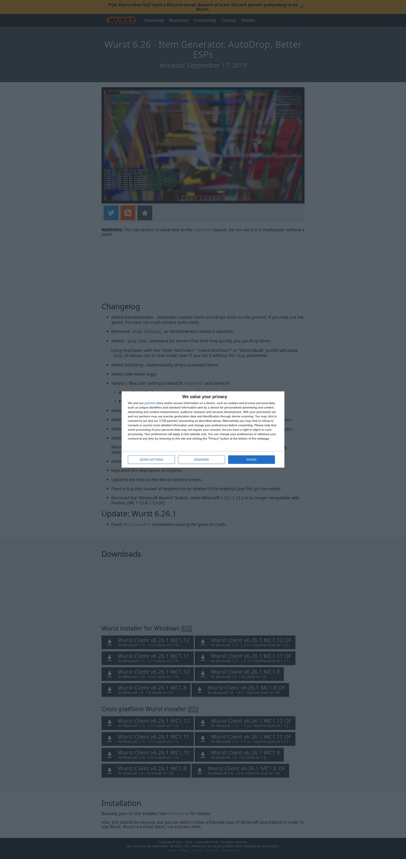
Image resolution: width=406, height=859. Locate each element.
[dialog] (203, 429)
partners (150, 403)
